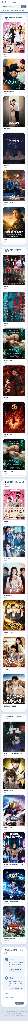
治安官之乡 (7, 239)
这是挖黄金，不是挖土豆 (10, 706)
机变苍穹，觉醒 (8, 827)
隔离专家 (6, 323)
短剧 (16, 10)
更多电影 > (8, 252)
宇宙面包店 (7, 165)
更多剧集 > (8, 19)
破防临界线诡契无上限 (9, 938)
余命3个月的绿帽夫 (9, 91)
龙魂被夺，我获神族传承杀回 (11, 901)
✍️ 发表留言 (19, 1003)
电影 (8, 10)
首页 (4, 10)
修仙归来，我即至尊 (9, 632)
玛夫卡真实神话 (8, 360)
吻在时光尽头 (7, 558)
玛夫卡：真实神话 (8, 471)
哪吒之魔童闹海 (8, 434)
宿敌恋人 (6, 54)
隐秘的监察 (7, 128)
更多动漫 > (8, 719)
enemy (6, 521)
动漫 (20, 10)
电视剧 (12, 10)
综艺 (23, 10)
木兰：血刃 (7, 397)
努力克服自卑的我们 (9, 202)
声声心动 (6, 669)
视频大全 (8, 2)
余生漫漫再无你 (8, 595)
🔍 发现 (23, 6)
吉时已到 (6, 286)
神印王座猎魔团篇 (8, 790)
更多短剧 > (8, 486)
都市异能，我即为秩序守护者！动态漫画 (14, 864)
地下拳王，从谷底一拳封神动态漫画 (13, 753)
